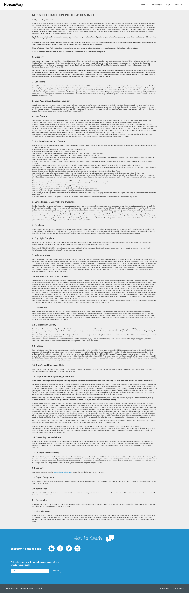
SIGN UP (178, 4)
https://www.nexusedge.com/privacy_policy (70, 48)
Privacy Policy (164, 588)
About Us (144, 4)
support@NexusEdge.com (96, 52)
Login (168, 4)
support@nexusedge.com (62, 472)
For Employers (157, 4)
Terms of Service (178, 588)
